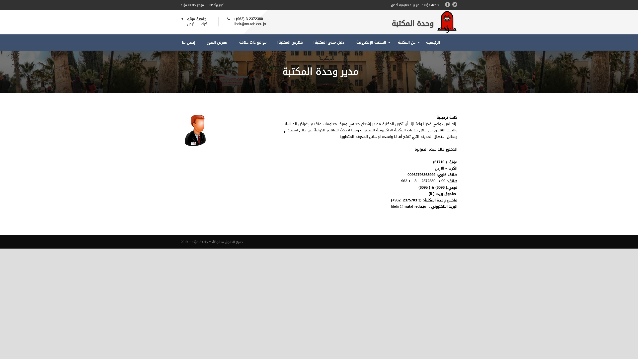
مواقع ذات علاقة (253, 42)
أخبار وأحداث (216, 5)
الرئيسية (433, 42)
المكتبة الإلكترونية (371, 42)
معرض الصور (217, 42)
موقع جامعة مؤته (192, 5)
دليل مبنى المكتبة (329, 42)
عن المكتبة (406, 42)
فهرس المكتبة (291, 42)
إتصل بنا (188, 42)
